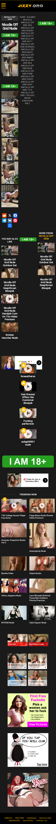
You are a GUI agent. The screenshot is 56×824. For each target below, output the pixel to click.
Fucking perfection (28, 422)
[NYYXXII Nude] (14, 613)
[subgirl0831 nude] (28, 434)
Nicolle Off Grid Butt (28, 40)
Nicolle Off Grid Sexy (28, 83)
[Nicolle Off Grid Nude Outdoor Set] (9, 250)
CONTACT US (41, 821)
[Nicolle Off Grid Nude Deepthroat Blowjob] (9, 273)
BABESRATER (14, 821)
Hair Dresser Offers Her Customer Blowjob (28, 399)
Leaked (31, 17)
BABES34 (8, 818)
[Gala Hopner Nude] (42, 613)
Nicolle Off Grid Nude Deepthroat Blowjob (9, 286)
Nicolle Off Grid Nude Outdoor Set (10, 262)
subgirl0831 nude (28, 443)
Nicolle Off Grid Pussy (28, 77)
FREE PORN (19, 818)
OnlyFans (28, 101)
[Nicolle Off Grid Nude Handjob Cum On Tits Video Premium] (9, 299)
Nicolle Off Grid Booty (27, 34)
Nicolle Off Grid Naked (28, 56)
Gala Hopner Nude (37, 622)
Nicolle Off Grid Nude (28, 67)
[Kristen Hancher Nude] (9, 327)
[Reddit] (4, 215)
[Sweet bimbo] (42, 563)
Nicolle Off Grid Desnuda (27, 45)
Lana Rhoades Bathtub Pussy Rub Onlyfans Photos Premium (39, 598)
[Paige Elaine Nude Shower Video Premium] (42, 506)
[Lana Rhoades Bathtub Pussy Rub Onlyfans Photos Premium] (42, 586)
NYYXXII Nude (7, 622)
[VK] (10, 220)
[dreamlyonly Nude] (42, 535)
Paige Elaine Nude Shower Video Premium (41, 516)
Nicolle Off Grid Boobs (28, 29)
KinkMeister (31, 818)
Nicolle (28, 20)
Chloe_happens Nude (11, 595)
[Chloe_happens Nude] (14, 586)
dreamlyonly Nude (37, 551)
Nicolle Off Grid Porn (28, 72)
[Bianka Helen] (14, 563)
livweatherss (28, 376)
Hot (23, 365)
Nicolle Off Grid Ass (28, 23)
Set (28, 103)
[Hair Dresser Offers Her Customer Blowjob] (28, 386)
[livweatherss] (28, 368)
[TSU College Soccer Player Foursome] (14, 506)
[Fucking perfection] (28, 413)
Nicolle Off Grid (46, 237)
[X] (10, 215)
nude (28, 98)
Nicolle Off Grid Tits (28, 88)
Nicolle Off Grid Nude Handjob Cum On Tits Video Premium (10, 313)
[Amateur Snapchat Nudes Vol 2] (14, 530)
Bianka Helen (7, 573)
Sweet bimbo (35, 573)
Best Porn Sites (45, 818)
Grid (23, 17)
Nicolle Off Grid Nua (28, 61)
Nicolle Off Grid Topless (27, 94)
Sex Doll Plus (28, 821)
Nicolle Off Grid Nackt (28, 50)
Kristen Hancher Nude (10, 336)
